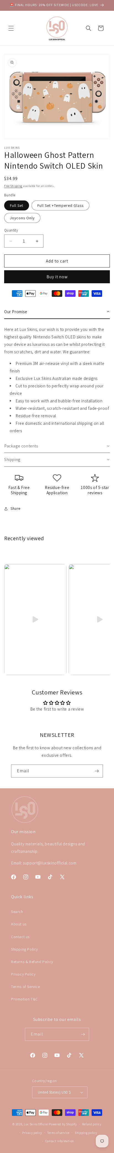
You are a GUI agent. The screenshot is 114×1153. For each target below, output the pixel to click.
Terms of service (58, 1133)
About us (19, 924)
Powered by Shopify (63, 1124)
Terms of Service (25, 986)
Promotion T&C (24, 999)
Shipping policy (86, 1133)
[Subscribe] (96, 771)
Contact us (20, 936)
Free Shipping (13, 186)
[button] (11, 28)
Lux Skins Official (36, 1124)
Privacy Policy (23, 974)
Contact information (59, 1141)
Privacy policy (32, 1133)
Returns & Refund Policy (32, 961)
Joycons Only (22, 217)
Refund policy (92, 1124)
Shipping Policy (24, 949)
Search (17, 911)
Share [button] (15, 508)
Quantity (11, 230)
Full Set (16, 205)
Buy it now (57, 276)
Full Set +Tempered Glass (60, 205)
